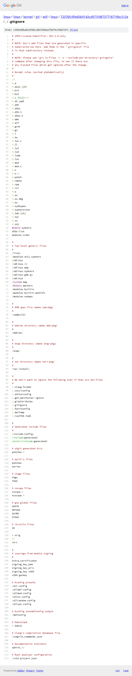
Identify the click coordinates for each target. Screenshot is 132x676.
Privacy (30, 670)
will (45, 17)
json (126, 670)
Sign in (125, 5)
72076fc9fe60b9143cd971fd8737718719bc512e (94, 17)
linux (6, 17)
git (38, 17)
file (74, 29)
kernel (28, 17)
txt (118, 670)
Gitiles (20, 670)
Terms (39, 670)
